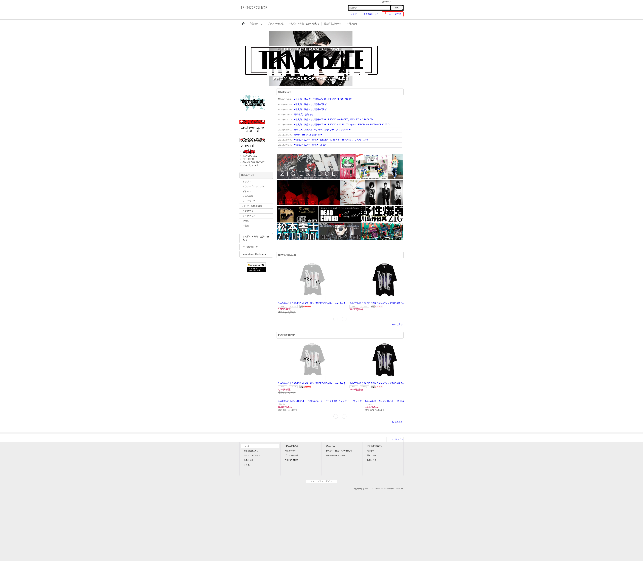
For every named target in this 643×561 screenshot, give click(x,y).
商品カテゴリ (290, 439)
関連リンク (371, 444)
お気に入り (248, 449)
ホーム (246, 435)
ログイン (354, 14)
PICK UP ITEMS (291, 449)
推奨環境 (370, 439)
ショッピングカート (252, 444)
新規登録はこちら (371, 14)
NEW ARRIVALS (291, 435)
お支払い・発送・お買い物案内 (256, 238)
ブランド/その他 (291, 444)
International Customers (254, 254)
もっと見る (397, 320)
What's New (331, 435)
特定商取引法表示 (374, 435)
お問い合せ (371, 449)
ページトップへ (397, 428)
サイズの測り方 (250, 247)
